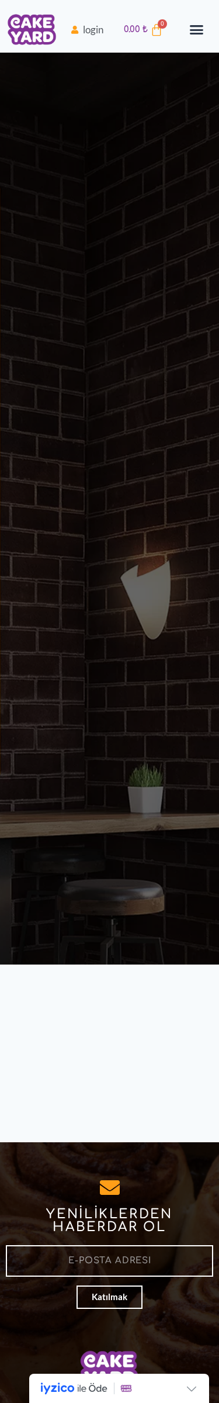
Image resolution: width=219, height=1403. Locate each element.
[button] (197, 30)
